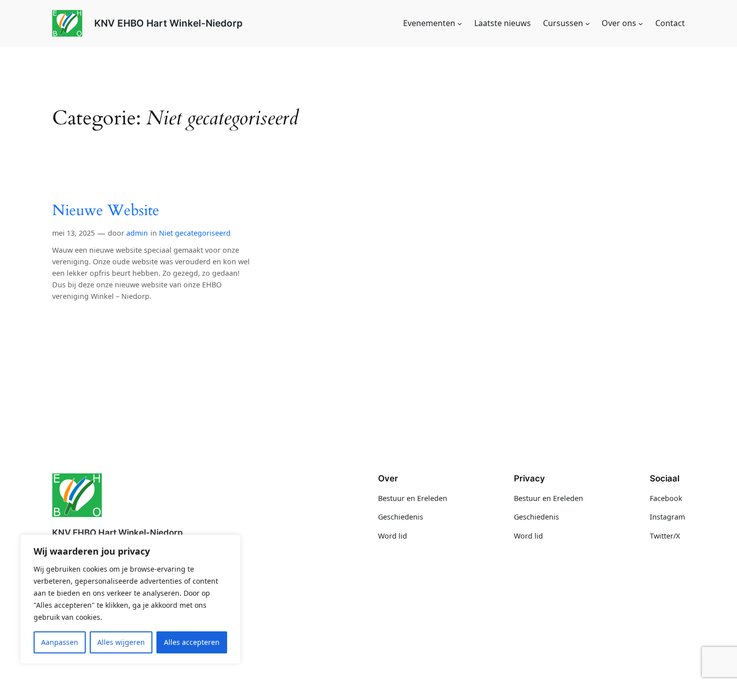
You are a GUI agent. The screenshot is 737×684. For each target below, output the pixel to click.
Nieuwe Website (105, 211)
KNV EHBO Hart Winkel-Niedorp (168, 23)
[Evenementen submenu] (459, 23)
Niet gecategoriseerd (195, 233)
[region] (130, 599)
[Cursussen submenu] (587, 23)
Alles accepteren (192, 642)
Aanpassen (59, 642)
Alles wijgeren (121, 642)
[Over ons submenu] (640, 23)
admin (137, 233)
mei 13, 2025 (73, 233)
